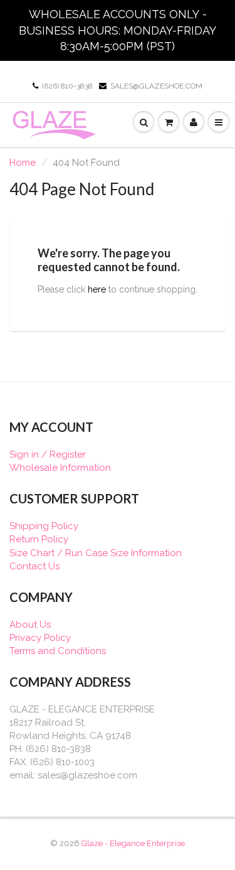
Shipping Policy (43, 526)
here (97, 289)
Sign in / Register (47, 454)
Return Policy (38, 539)
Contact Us (34, 566)
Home (22, 162)
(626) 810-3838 (67, 86)
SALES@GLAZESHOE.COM (156, 86)
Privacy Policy (40, 637)
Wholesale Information (60, 467)
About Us (30, 624)
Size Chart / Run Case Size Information (95, 553)
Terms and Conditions (57, 651)
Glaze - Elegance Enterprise (133, 843)
